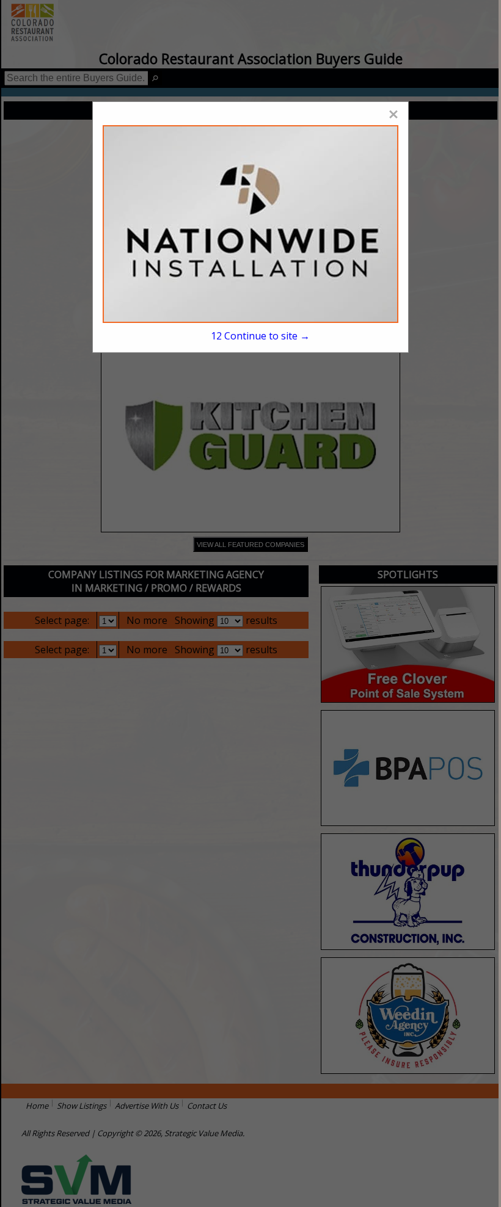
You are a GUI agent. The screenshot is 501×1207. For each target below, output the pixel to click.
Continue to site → (260, 336)
